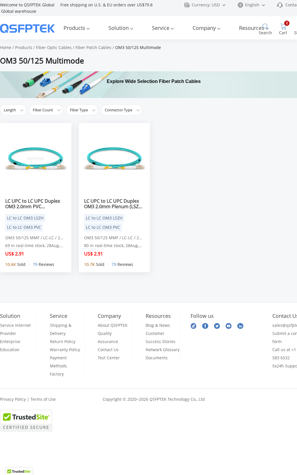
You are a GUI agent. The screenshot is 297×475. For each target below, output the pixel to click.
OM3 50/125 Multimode (138, 47)
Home (5, 47)
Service (160, 27)
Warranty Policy (65, 349)
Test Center (109, 357)
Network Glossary (163, 349)
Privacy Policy (13, 399)
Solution (118, 27)
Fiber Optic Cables (54, 47)
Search (265, 32)
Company (204, 27)
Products (74, 27)
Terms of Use (43, 399)
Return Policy (62, 341)
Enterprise (10, 341)
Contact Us (108, 349)
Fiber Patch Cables (93, 47)
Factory (57, 374)
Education (9, 349)
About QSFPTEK (113, 325)
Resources (251, 27)
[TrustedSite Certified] (26, 421)
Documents (157, 357)
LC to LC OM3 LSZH (25, 218)
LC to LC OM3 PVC (24, 227)
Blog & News (158, 325)
